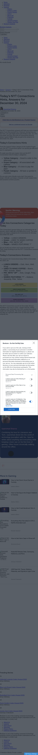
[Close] (34, 343)
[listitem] (19, 375)
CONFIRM (11, 409)
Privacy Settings (32, 754)
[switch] (30, 379)
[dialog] (19, 377)
